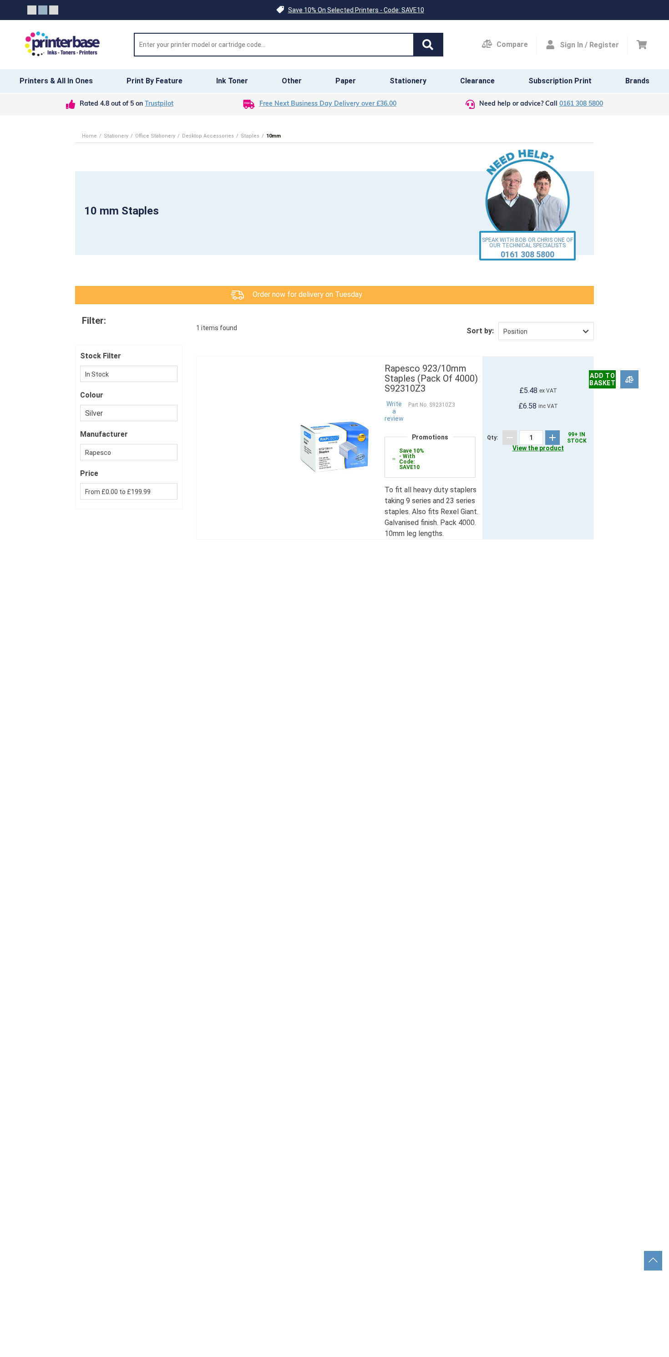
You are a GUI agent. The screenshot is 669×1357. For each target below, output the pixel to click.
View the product (538, 448)
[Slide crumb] (31, 10)
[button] (427, 45)
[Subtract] (509, 437)
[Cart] (642, 44)
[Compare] (629, 379)
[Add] (552, 437)
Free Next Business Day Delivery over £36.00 (327, 104)
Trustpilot (159, 104)
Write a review (394, 411)
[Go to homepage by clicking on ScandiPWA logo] (62, 44)
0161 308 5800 (581, 104)
